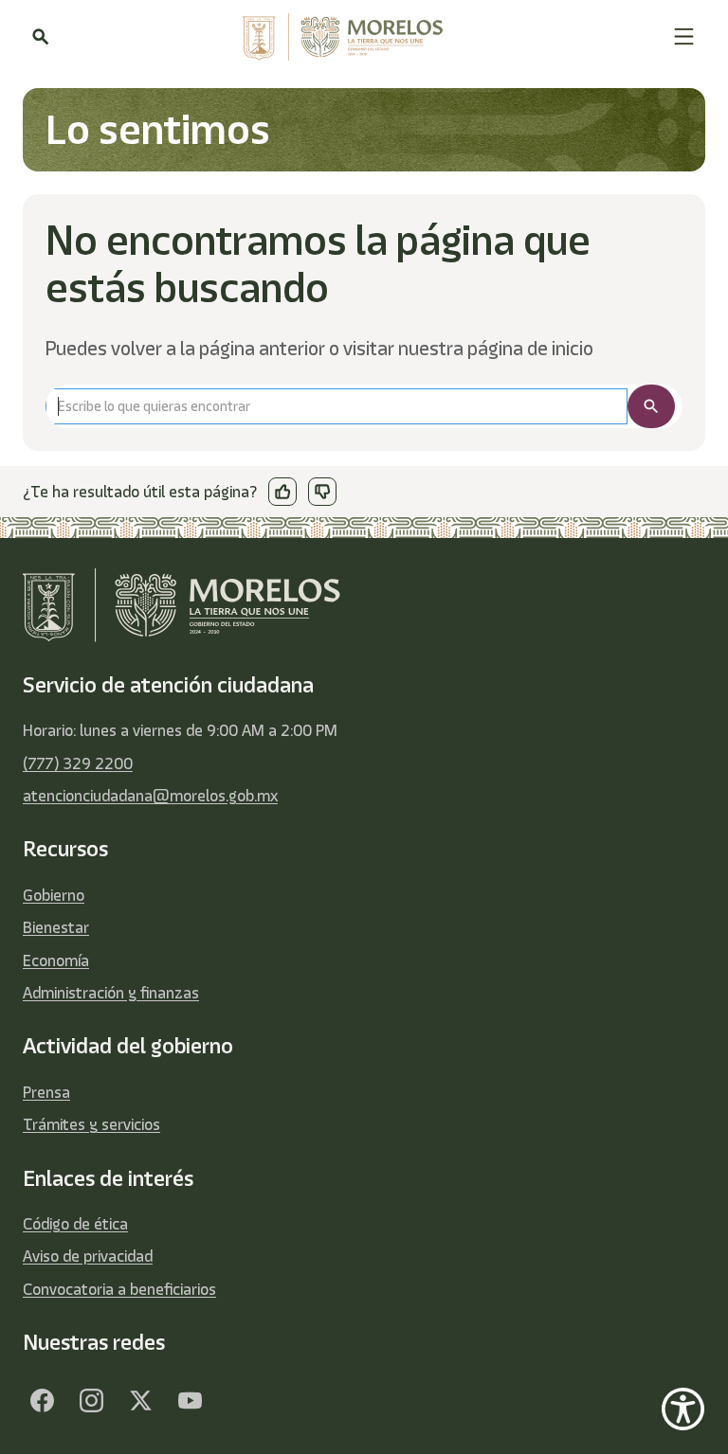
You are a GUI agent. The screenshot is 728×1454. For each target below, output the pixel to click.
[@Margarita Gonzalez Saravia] (190, 1401)
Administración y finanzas (111, 992)
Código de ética (75, 1223)
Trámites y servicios (91, 1124)
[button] (684, 36)
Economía (56, 960)
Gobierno (53, 895)
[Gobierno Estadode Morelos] (42, 1401)
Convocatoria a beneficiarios (119, 1289)
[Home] (361, 37)
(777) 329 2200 (78, 763)
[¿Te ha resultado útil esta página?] (282, 491)
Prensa (46, 1092)
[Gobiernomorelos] (91, 1401)
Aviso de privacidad (88, 1256)
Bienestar (56, 927)
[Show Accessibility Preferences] (683, 1409)
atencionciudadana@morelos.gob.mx (150, 795)
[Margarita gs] (140, 1401)
